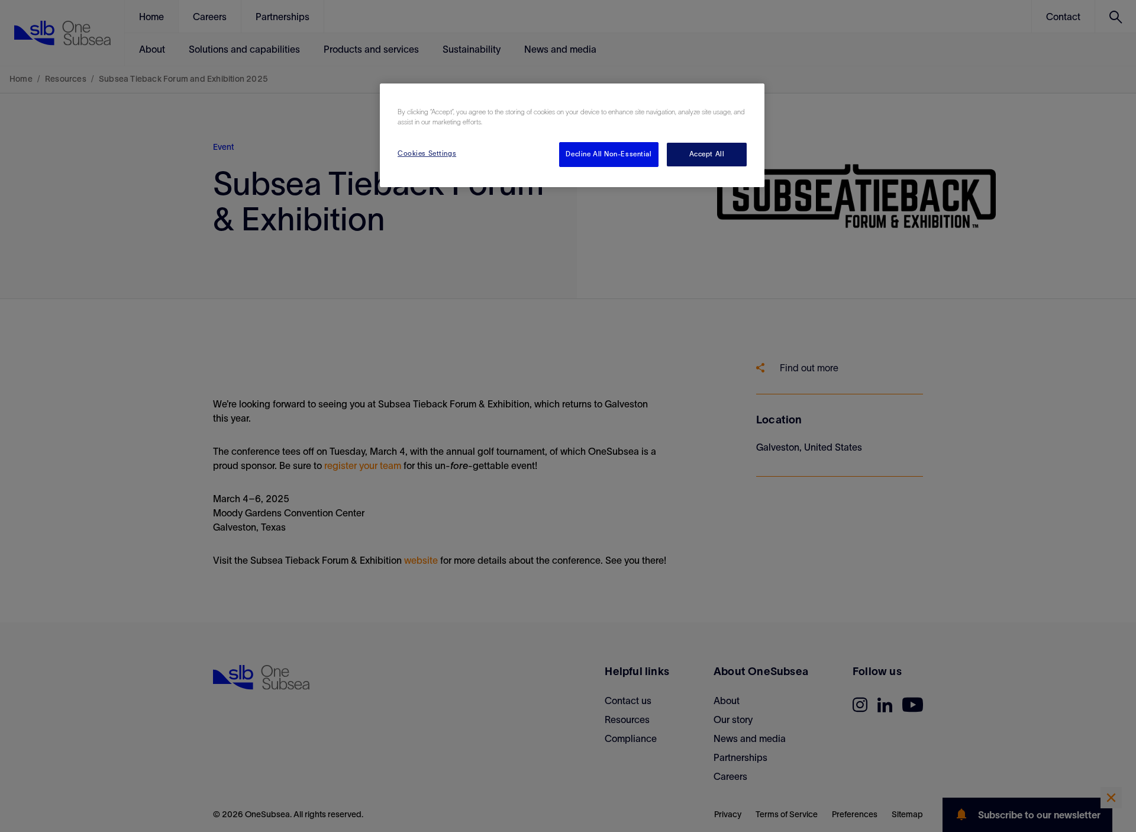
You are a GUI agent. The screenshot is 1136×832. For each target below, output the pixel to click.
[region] (572, 135)
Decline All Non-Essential (608, 154)
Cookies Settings (427, 153)
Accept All (707, 154)
